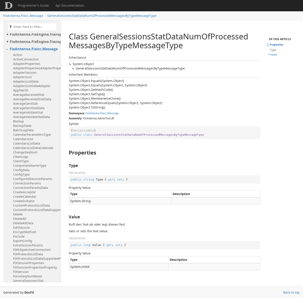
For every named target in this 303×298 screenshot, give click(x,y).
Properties (276, 44)
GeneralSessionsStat (28, 281)
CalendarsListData (26, 143)
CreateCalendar (24, 196)
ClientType (21, 161)
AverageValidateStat (28, 112)
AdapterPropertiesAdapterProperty (36, 68)
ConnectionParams (27, 183)
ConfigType (21, 174)
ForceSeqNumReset (27, 276)
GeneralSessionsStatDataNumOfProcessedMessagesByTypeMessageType (101, 16)
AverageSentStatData (29, 108)
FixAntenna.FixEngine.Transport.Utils (34, 41)
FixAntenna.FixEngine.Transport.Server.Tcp (34, 34)
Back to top (291, 292)
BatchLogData (23, 130)
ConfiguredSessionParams (32, 179)
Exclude (19, 236)
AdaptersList (22, 77)
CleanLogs (20, 157)
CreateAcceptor (24, 192)
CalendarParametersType (32, 134)
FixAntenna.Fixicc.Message (23, 16)
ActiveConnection (26, 59)
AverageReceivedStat (28, 95)
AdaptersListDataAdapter (32, 86)
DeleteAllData (23, 223)
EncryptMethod (24, 232)
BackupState (22, 126)
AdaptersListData (26, 81)
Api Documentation (69, 5)
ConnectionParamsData (30, 188)
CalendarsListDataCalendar (33, 148)
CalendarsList (23, 139)
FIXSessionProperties (28, 263)
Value (273, 54)
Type (273, 50)
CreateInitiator (24, 201)
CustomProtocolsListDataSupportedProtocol (36, 210)
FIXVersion (21, 272)
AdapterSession (24, 72)
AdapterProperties (26, 64)
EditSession (21, 227)
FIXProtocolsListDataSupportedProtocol (36, 258)
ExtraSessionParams (28, 245)
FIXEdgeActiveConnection (32, 250)
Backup (18, 121)
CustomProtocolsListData (31, 205)
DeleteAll (19, 219)
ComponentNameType (29, 165)
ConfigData (21, 170)
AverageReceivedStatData (32, 99)
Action (17, 55)
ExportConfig (22, 241)
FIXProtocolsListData (28, 254)
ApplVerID (20, 90)
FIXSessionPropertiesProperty (35, 267)
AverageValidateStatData (31, 117)
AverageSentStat (25, 103)
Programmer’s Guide (33, 5)
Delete (18, 214)
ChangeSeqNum (25, 152)
